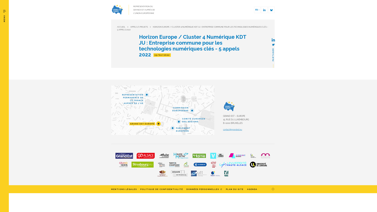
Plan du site (235, 189)
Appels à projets (139, 27)
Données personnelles (203, 189)
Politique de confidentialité (161, 189)
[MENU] (4, 11)
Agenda (252, 189)
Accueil (121, 27)
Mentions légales (124, 189)
